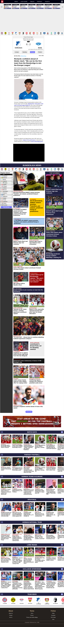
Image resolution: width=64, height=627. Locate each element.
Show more (28, 411)
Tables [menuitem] (32, 1)
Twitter (53, 613)
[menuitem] (7, 1)
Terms (32, 613)
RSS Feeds (53, 617)
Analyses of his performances (29, 140)
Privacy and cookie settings (32, 617)
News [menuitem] (16, 1)
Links (53, 619)
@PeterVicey (23, 56)
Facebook (53, 615)
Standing (25, 52)
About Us (11, 613)
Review (40, 52)
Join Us (10, 617)
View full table (6, 207)
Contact (10, 615)
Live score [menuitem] (24, 1)
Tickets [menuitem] (47, 1)
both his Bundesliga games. (37, 141)
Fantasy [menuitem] (39, 1)
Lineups (17, 52)
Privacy (32, 615)
